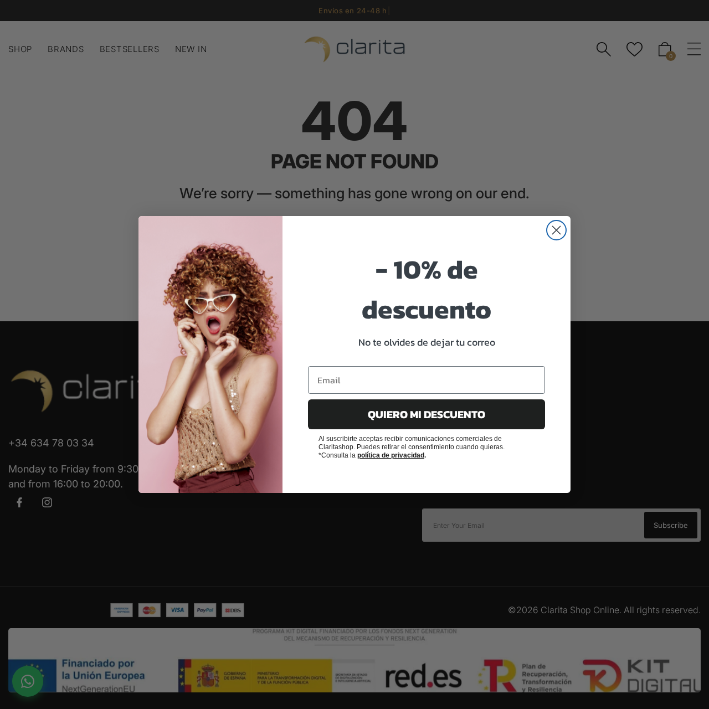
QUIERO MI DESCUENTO (426, 414)
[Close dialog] (556, 230)
